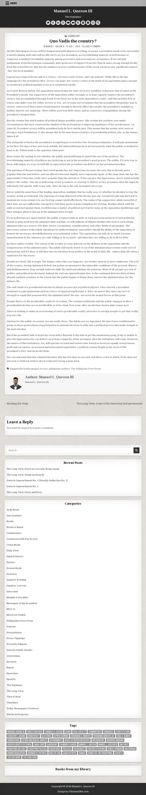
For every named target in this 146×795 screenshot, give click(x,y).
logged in (26, 428)
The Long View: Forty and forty (24, 492)
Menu (13, 3)
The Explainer (15, 685)
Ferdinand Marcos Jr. (103, 736)
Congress (108, 731)
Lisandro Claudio (68, 744)
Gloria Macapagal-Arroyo (33, 368)
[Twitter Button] (48, 22)
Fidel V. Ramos (124, 736)
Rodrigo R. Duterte (37, 753)
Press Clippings (16, 638)
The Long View (15, 691)
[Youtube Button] (68, 22)
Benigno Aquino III (15, 731)
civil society (79, 731)
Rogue (10, 667)
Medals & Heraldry (17, 597)
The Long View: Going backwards (26, 474)
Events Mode (14, 568)
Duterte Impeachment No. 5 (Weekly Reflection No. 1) (37, 480)
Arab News (13, 509)
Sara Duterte (69, 753)
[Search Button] (98, 22)
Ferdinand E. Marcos (81, 736)
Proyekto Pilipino (17, 644)
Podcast (11, 626)
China (68, 731)
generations (13, 740)
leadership (52, 744)
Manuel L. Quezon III (73, 11)
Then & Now (14, 696)
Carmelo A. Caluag (53, 731)
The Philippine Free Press (86, 368)
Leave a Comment (93, 46)
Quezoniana (13, 656)
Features (12, 574)
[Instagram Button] (63, 22)
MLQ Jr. (11, 609)
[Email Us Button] (93, 22)
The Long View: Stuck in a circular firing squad (33, 469)
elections (46, 736)
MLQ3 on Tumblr (16, 615)
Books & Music (15, 527)
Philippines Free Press (20, 620)
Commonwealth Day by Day (22, 539)
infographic (98, 740)
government (56, 740)
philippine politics (59, 368)
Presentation (14, 632)
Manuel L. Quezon (87, 744)
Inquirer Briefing (16, 579)
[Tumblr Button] (78, 22)
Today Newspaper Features (23, 708)
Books (10, 521)
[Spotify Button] (83, 22)
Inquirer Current (16, 585)
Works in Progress (17, 714)
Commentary (74, 35)
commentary (94, 731)
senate (82, 753)
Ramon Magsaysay (16, 753)
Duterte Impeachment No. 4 (22, 486)
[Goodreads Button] (88, 22)
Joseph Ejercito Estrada (19, 744)
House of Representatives (77, 740)
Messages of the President (22, 603)
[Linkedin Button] (58, 22)
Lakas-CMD (39, 744)
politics (67, 748)
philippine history (16, 748)
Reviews (11, 661)
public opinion (115, 748)
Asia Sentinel (14, 515)
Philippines (54, 748)
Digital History (15, 556)
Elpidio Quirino (61, 736)
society (119, 753)
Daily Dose (13, 550)
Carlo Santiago (34, 731)
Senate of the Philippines (100, 753)
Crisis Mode (13, 544)
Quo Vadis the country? (73, 41)
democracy (33, 736)
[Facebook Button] (53, 22)
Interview (12, 591)
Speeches (12, 673)
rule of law (54, 753)
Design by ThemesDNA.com (73, 791)
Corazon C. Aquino (16, 736)
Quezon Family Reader (20, 650)
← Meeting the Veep (16, 403)
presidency (79, 748)
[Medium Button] (73, 22)
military (124, 744)
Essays (11, 562)
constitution (122, 731)
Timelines (12, 702)
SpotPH (11, 679)
